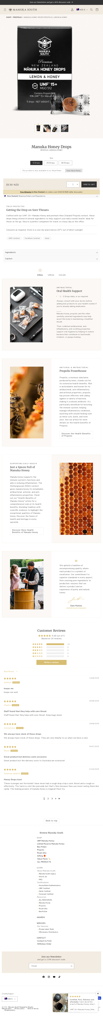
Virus (51, 275)
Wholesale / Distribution (48, 932)
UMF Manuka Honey (45, 841)
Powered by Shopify (26, 1007)
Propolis (17, 17)
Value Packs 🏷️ (44, 859)
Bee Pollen (42, 847)
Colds (62, 275)
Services (41, 923)
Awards (41, 917)
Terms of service (32, 1008)
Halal (47, 238)
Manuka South (13, 1007)
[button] (5, 9)
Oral (40, 275)
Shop (8, 17)
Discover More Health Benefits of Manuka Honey (25, 531)
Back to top (51, 820)
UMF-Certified (44, 888)
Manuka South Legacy (47, 874)
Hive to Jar (43, 877)
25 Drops (50, 163)
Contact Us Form (44, 941)
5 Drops (36, 163)
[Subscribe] (71, 966)
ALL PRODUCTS (44, 862)
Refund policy (7, 1008)
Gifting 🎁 (41, 856)
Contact (41, 938)
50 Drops (65, 163)
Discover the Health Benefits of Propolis (76, 434)
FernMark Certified (32, 238)
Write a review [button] (51, 662)
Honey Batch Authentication (50, 885)
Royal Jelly (41, 853)
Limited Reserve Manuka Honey (50, 844)
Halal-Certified (44, 891)
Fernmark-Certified (46, 894)
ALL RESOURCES (45, 900)
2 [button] (48, 798)
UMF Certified (14, 238)
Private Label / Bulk (46, 929)
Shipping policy (9, 1010)
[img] (10, 678)
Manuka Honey (44, 903)
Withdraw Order (44, 944)
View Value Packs (74, 171)
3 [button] (52, 798)
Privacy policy (19, 1008)
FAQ (40, 880)
